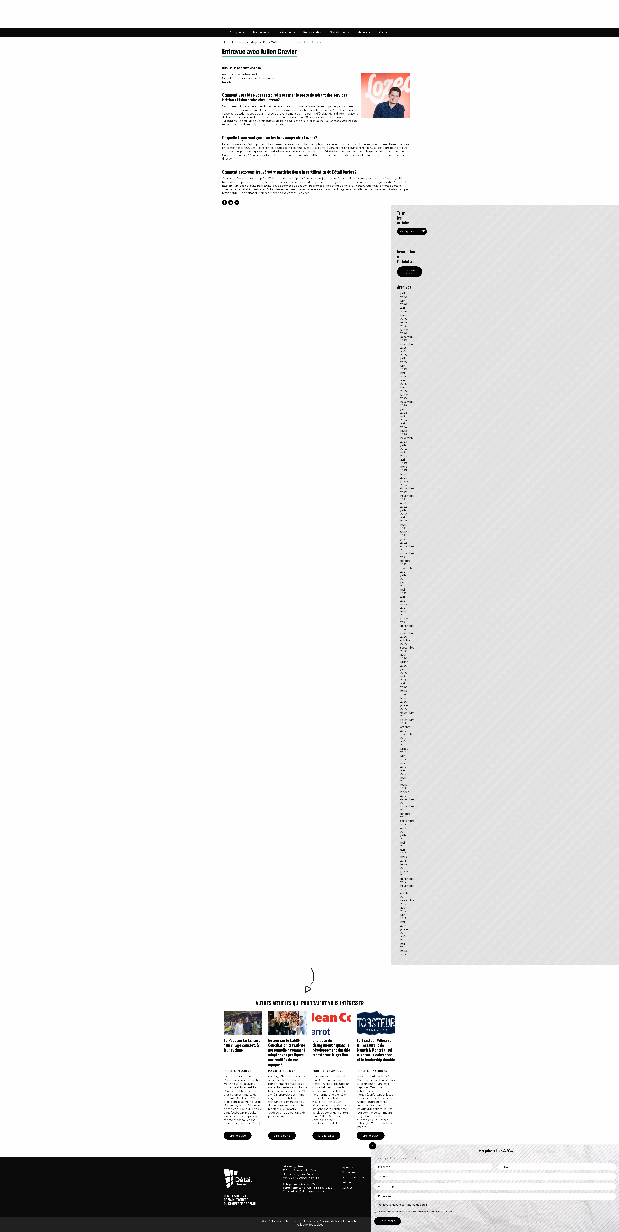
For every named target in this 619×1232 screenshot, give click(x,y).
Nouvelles (259, 32)
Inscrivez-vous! (409, 272)
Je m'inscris (387, 1221)
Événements (286, 32)
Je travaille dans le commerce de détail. (403, 1204)
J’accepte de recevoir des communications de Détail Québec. (417, 1211)
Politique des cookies (309, 1224)
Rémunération (312, 32)
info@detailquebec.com (310, 1191)
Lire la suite (238, 1135)
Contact (384, 32)
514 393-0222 (306, 1184)
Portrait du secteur (354, 1177)
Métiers (362, 32)
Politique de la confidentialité (338, 1221)
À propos (235, 32)
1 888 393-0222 (322, 1187)
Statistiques (337, 32)
